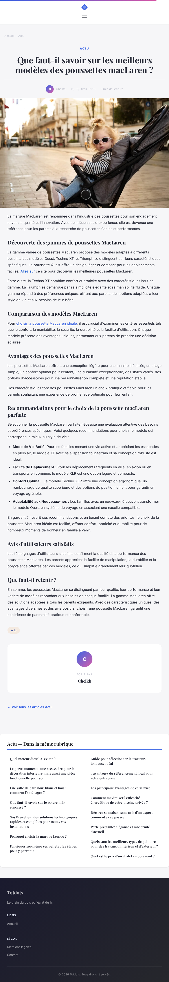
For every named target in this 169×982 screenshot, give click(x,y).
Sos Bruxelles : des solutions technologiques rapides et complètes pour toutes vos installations (43, 822)
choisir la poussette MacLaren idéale (46, 323)
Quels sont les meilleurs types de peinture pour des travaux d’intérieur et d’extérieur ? (124, 843)
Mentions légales (19, 947)
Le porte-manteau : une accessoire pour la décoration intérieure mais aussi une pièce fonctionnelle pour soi (42, 773)
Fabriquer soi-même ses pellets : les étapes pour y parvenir (43, 848)
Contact (12, 955)
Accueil (9, 35)
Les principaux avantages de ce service (120, 788)
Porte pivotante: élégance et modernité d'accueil (120, 829)
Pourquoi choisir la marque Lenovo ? (38, 836)
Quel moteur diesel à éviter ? (32, 759)
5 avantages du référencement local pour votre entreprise (122, 775)
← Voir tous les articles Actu (29, 707)
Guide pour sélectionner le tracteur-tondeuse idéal (118, 761)
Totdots (15, 892)
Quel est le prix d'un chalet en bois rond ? (122, 856)
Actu (21, 35)
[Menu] (84, 17)
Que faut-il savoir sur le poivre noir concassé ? (37, 804)
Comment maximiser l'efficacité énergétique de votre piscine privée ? (119, 800)
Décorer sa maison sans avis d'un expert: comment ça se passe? (122, 814)
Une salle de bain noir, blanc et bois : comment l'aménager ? (38, 790)
